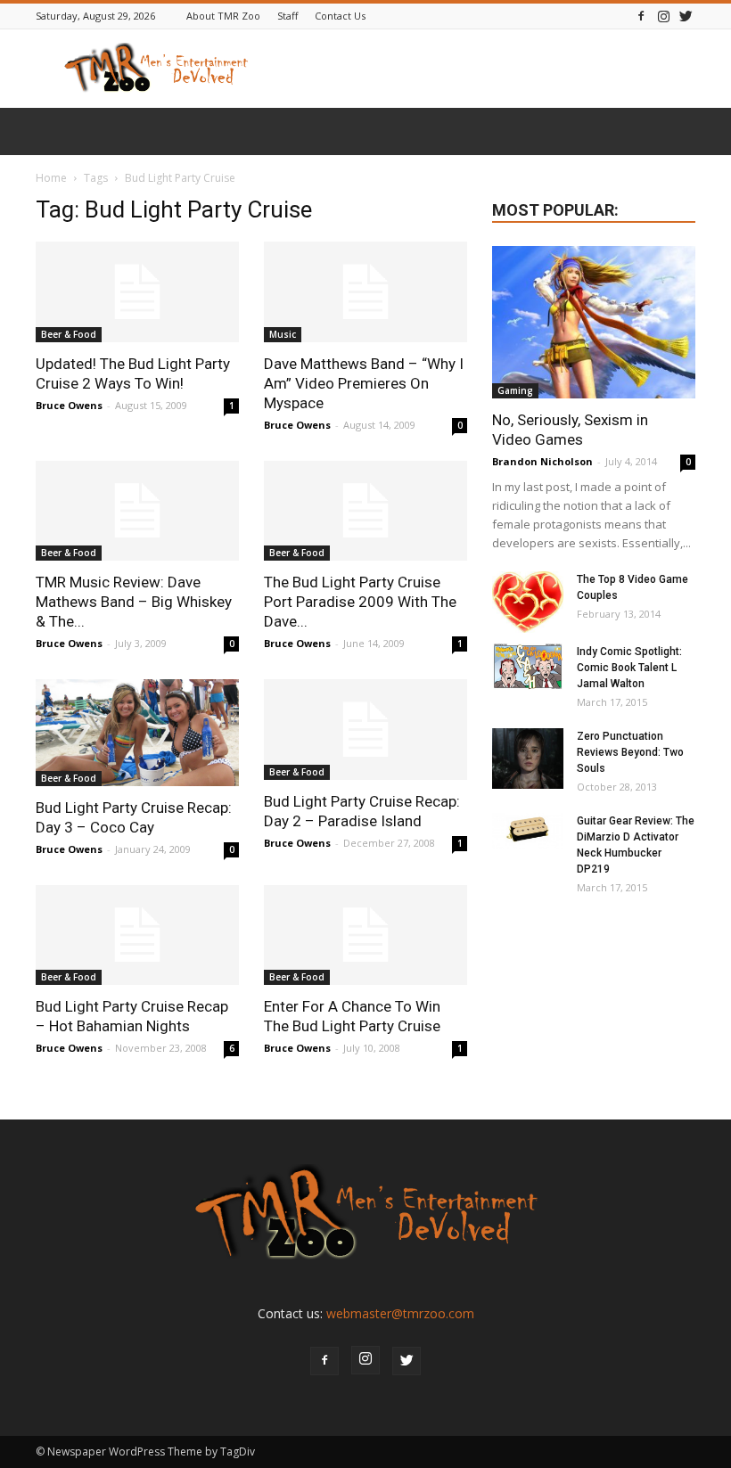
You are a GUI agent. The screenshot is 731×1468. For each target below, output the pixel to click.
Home (51, 177)
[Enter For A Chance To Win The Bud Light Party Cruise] (365, 935)
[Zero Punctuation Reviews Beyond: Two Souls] (527, 758)
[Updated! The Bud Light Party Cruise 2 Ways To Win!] (137, 292)
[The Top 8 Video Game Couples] (527, 602)
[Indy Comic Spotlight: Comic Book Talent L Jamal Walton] (527, 667)
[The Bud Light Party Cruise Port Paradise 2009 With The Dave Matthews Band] (365, 511)
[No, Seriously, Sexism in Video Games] (593, 322)
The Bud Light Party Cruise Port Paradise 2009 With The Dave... (360, 601)
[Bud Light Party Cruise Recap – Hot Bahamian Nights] (137, 935)
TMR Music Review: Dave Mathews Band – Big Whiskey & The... (134, 601)
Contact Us (340, 15)
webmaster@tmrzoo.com (400, 1313)
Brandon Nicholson (542, 461)
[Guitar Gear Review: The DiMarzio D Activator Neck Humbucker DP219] (527, 831)
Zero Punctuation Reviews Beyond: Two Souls (630, 752)
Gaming (515, 390)
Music (282, 334)
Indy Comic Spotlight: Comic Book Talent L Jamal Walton (629, 667)
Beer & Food (68, 334)
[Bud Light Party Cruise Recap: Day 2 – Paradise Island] (365, 729)
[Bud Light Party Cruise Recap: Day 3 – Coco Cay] (137, 732)
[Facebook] (641, 16)
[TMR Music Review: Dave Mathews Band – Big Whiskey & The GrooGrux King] (137, 511)
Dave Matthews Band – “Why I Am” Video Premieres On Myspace (364, 383)
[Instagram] (663, 16)
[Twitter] (685, 16)
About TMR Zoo (223, 15)
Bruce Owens (69, 405)
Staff (287, 15)
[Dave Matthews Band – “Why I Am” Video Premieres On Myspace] (365, 292)
